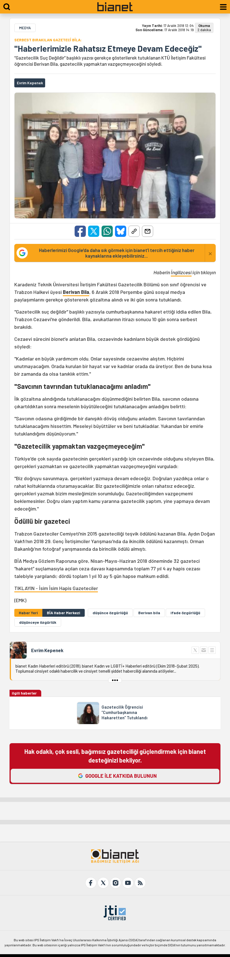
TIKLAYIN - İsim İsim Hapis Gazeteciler (56, 588)
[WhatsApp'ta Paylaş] (107, 231)
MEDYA (25, 27)
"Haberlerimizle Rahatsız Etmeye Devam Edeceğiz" (108, 48)
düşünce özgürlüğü (110, 612)
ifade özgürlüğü (185, 612)
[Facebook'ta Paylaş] (80, 231)
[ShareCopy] (134, 231)
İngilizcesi (181, 272)
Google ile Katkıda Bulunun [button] (121, 776)
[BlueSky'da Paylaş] (120, 231)
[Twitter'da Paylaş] (93, 231)
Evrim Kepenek (47, 650)
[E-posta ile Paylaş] (147, 231)
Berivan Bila (76, 292)
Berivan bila (149, 612)
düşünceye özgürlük (37, 622)
